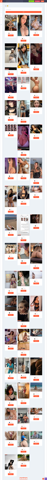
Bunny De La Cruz (37, 441)
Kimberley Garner (24, 119)
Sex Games (37, 1)
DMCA (21, 478)
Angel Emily (24, 463)
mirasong (11, 442)
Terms (23, 478)
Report (19, 478)
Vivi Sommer (24, 352)
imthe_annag (24, 201)
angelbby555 (37, 95)
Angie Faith (11, 422)
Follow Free (11, 35)
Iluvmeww (11, 95)
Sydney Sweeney (11, 33)
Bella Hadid (37, 281)
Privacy (25, 478)
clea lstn (11, 209)
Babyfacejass (24, 426)
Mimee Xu (24, 70)
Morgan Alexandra (24, 375)
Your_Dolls (11, 256)
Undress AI (31, 1)
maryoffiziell (24, 288)
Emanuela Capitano (11, 346)
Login (42, 1)
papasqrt (24, 38)
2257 (27, 478)
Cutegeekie (24, 449)
